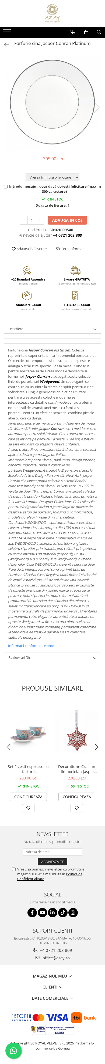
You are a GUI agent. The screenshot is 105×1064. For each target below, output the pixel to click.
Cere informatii (72, 248)
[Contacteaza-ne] (73, 32)
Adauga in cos (67, 220)
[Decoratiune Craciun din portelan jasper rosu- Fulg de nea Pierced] (76, 731)
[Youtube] (42, 912)
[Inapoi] (4, 44)
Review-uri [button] (19, 657)
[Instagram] (73, 912)
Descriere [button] (15, 328)
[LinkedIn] (52, 912)
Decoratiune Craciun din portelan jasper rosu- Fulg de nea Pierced (76, 769)
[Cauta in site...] (99, 32)
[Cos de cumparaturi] (86, 32)
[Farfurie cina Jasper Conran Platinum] (52, 102)
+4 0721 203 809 (55, 950)
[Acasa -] (52, 13)
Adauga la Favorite (31, 248)
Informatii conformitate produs (33, 645)
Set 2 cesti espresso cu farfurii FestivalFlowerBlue (28, 769)
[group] (52, 102)
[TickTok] (63, 912)
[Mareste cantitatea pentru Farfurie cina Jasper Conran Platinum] (40, 220)
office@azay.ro (55, 957)
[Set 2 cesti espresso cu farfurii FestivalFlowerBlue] (28, 731)
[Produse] (7, 33)
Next (96, 107)
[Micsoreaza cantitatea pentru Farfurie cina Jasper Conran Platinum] (24, 220)
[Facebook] (32, 912)
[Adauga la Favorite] (28, 808)
